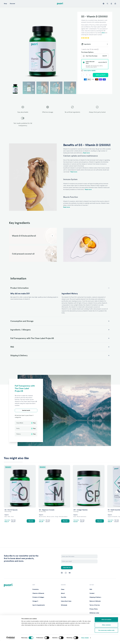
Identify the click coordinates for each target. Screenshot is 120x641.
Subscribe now (67, 567)
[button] (15, 88)
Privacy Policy (94, 609)
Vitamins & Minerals (38, 593)
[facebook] (62, 573)
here (103, 33)
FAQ (91, 589)
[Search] (107, 3)
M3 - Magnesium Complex (46, 510)
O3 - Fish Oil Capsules (11, 510)
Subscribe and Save (90, 62)
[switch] (47, 637)
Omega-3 (35, 601)
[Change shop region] (103, 3)
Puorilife (63, 597)
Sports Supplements (38, 605)
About (63, 593)
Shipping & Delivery (95, 597)
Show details (85, 637)
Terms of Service (95, 605)
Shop (5, 3)
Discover (12, 3)
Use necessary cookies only (106, 630)
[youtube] (69, 573)
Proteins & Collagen (38, 597)
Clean (62, 589)
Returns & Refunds (95, 601)
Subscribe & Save (66, 601)
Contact (92, 593)
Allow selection (106, 625)
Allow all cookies (106, 619)
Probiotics (35, 589)
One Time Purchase (91, 56)
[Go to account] (111, 3)
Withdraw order (94, 613)
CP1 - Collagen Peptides (80, 510)
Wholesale (64, 605)
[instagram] (66, 573)
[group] (42, 45)
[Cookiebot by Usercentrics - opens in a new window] (10, 638)
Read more (86, 153)
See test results (26, 410)
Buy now (31, 521)
